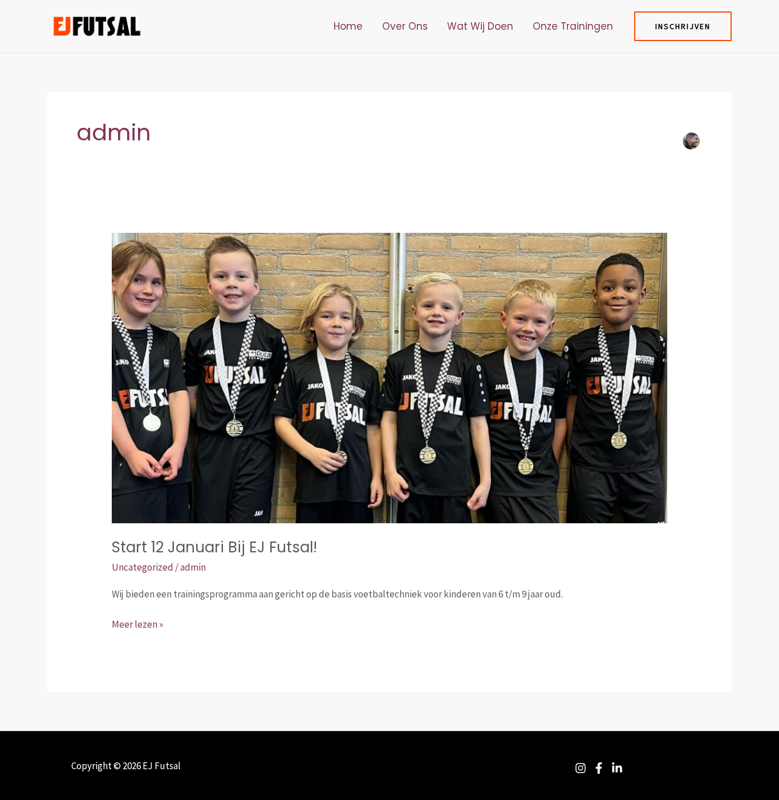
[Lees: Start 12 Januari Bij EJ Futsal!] (389, 377)
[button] (683, 26)
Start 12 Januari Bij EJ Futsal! (214, 547)
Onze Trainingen (573, 26)
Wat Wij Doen (480, 26)
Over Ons (405, 26)
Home (348, 26)
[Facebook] (598, 768)
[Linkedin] (617, 768)
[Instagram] (580, 768)
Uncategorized (142, 567)
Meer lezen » (137, 623)
